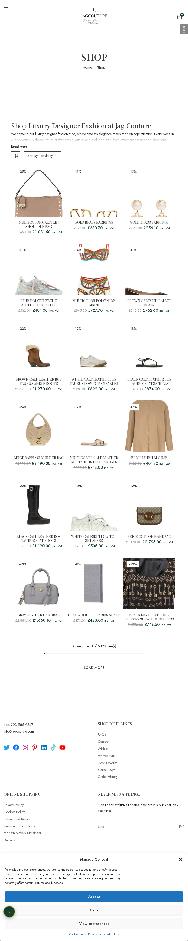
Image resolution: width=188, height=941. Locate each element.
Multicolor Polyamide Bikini (93, 303)
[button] (180, 859)
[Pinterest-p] (35, 747)
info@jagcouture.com (19, 731)
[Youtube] (62, 747)
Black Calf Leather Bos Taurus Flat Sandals (149, 381)
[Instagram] (25, 747)
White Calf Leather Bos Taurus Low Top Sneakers (94, 381)
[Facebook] (16, 747)
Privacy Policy (96, 934)
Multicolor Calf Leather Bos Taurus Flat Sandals (94, 460)
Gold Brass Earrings (94, 223)
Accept (94, 896)
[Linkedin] (44, 747)
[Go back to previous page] (9, 912)
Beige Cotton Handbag (149, 537)
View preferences (94, 923)
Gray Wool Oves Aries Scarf (94, 615)
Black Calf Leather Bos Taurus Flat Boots (39, 539)
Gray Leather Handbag (38, 615)
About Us (113, 934)
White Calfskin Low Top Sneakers (94, 539)
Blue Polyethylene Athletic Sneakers (38, 303)
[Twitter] (7, 747)
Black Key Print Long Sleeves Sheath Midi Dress (149, 617)
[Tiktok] (53, 747)
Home (87, 67)
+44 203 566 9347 (18, 724)
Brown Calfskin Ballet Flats (149, 303)
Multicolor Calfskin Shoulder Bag (39, 225)
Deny (94, 910)
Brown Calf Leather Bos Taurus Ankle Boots (39, 381)
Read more (19, 146)
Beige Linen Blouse (149, 458)
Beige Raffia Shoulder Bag (39, 458)
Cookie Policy (77, 934)
